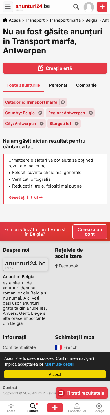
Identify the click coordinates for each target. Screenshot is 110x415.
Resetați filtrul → (25, 197)
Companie (86, 85)
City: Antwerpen (20, 123)
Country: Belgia (20, 112)
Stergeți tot (60, 123)
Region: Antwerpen (66, 112)
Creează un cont (90, 232)
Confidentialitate (19, 347)
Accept (55, 374)
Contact (10, 387)
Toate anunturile (23, 85)
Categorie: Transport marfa (31, 102)
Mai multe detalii (59, 364)
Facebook (68, 266)
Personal (58, 85)
